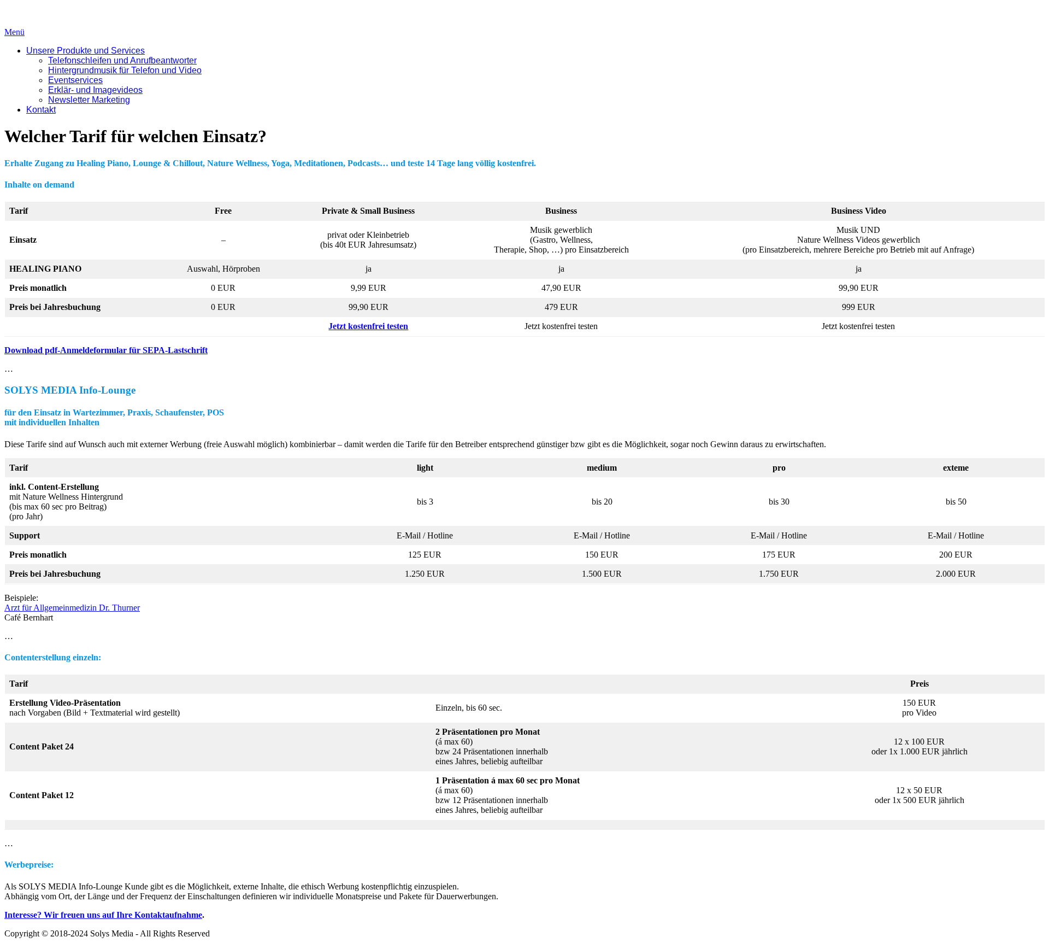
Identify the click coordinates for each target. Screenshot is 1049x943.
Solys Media (26, 13)
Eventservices (75, 80)
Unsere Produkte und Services (85, 50)
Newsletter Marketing (89, 99)
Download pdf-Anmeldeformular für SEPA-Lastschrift (106, 350)
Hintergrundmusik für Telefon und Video (125, 70)
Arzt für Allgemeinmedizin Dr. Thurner (72, 607)
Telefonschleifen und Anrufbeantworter (122, 60)
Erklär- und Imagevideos (95, 90)
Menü (14, 32)
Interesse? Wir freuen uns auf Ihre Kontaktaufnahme (103, 914)
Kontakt (41, 109)
